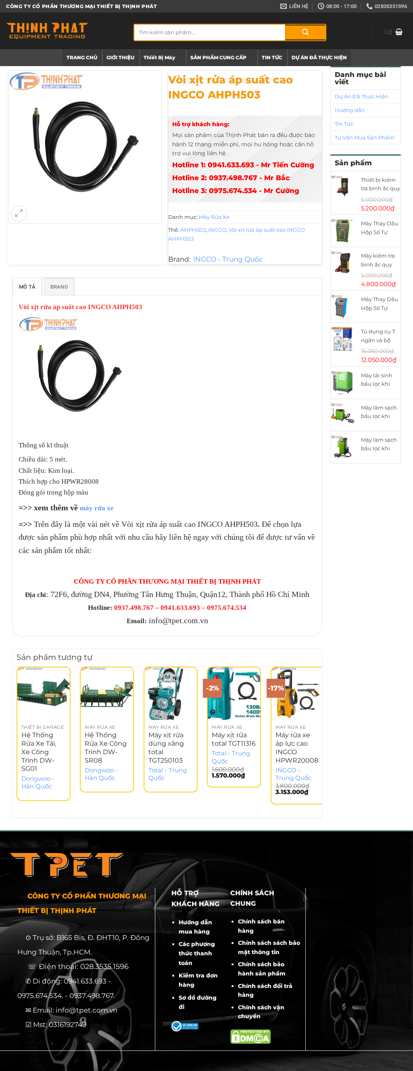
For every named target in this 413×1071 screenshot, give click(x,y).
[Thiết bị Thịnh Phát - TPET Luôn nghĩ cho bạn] (63, 30)
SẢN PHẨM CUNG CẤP (218, 57)
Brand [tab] (59, 287)
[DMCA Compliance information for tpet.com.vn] (250, 1037)
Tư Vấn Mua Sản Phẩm (364, 137)
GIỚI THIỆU (120, 57)
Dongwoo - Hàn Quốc (37, 782)
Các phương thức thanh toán (197, 953)
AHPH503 (193, 230)
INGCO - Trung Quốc (228, 259)
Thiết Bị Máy (159, 57)
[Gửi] (305, 32)
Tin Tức (344, 124)
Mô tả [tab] (27, 287)
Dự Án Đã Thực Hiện (361, 96)
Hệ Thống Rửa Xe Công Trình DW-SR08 (106, 747)
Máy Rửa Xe (214, 217)
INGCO (217, 230)
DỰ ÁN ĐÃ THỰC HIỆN (319, 57)
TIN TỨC (272, 57)
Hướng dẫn (350, 110)
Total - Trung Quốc (167, 774)
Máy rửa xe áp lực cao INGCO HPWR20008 (296, 747)
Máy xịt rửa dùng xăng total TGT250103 (166, 747)
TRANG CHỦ (82, 57)
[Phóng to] (19, 214)
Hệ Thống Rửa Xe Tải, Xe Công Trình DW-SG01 (38, 751)
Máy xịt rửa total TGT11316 (234, 739)
